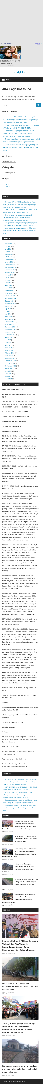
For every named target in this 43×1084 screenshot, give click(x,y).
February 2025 (9, 291)
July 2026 (8, 246)
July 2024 (8, 309)
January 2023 (9, 355)
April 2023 (8, 348)
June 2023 (8, 343)
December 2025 (10, 264)
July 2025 (8, 277)
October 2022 (9, 363)
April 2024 (8, 316)
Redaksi (7, 187)
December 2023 (10, 327)
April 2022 (8, 379)
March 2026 (9, 257)
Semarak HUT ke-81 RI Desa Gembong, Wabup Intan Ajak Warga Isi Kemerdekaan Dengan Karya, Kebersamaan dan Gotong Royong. (21, 119)
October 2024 (9, 301)
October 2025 (9, 270)
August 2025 (9, 275)
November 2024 (10, 298)
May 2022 (8, 376)
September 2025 (10, 272)
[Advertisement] (21, 21)
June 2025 (8, 280)
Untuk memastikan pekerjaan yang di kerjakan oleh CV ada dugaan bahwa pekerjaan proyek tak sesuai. (20, 147)
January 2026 (9, 262)
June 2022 (8, 374)
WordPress (14, 1081)
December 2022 (10, 358)
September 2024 (10, 303)
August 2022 (9, 368)
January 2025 (9, 293)
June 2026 (8, 249)
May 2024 (8, 314)
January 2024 (9, 324)
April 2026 (8, 254)
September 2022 (10, 366)
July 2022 (8, 371)
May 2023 (8, 345)
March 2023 (9, 350)
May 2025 (8, 283)
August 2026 (9, 244)
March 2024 (9, 319)
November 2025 (10, 267)
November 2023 (10, 329)
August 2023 (9, 337)
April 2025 (8, 285)
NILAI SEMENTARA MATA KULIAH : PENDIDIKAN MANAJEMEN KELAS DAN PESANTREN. (26, 838)
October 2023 (9, 332)
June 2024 (8, 311)
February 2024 (9, 322)
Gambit (23, 1081)
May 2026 (8, 252)
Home (7, 184)
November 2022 (10, 361)
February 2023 (9, 353)
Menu (8, 79)
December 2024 (10, 296)
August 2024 (9, 306)
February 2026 (9, 259)
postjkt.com (21, 72)
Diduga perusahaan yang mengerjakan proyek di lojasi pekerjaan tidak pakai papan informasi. (20, 1069)
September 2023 (10, 335)
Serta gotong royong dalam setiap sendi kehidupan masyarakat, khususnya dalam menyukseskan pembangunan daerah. (18, 133)
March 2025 (9, 288)
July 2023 (8, 340)
